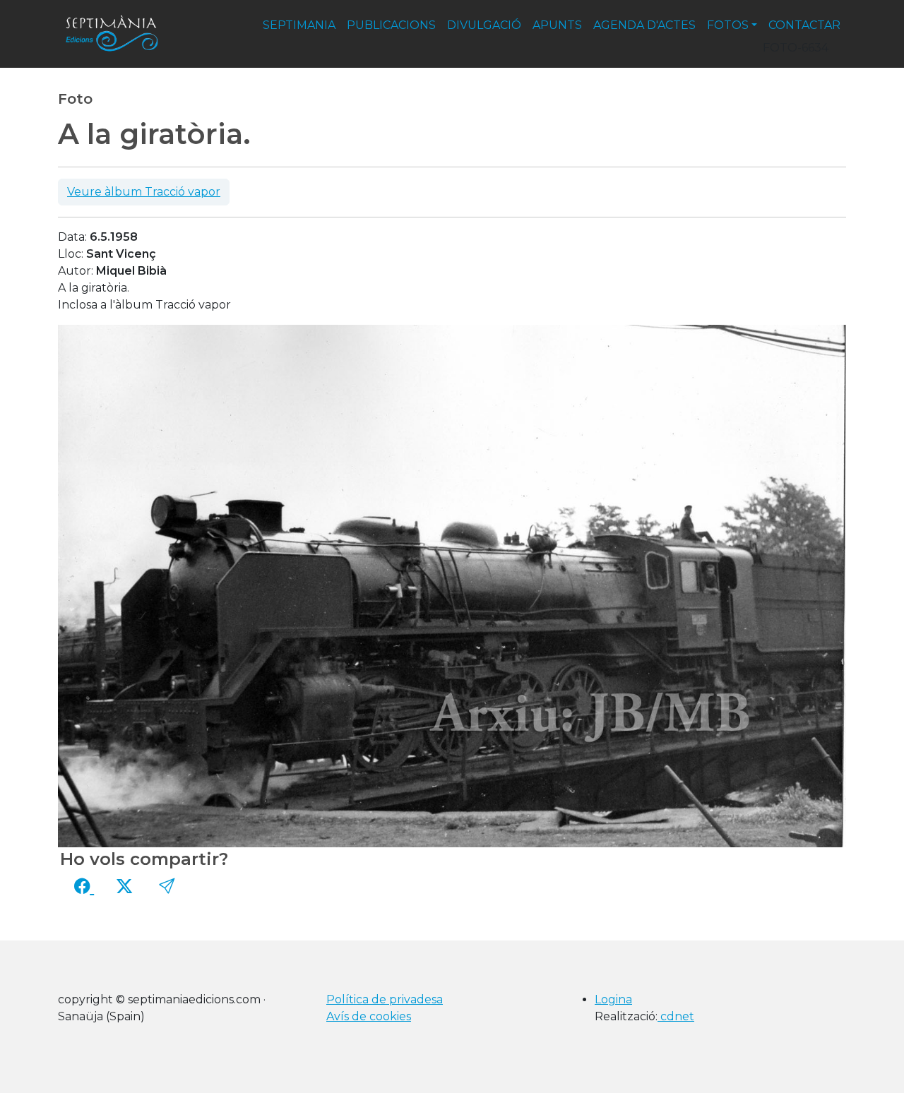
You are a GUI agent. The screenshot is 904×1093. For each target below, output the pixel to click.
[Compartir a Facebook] (84, 887)
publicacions (391, 25)
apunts (557, 25)
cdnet (676, 1016)
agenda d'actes (644, 25)
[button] (166, 887)
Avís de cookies (368, 1016)
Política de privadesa (384, 999)
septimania (299, 25)
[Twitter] (124, 887)
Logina (613, 999)
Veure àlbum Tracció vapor (143, 191)
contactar (804, 25)
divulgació (484, 25)
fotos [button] (728, 25)
